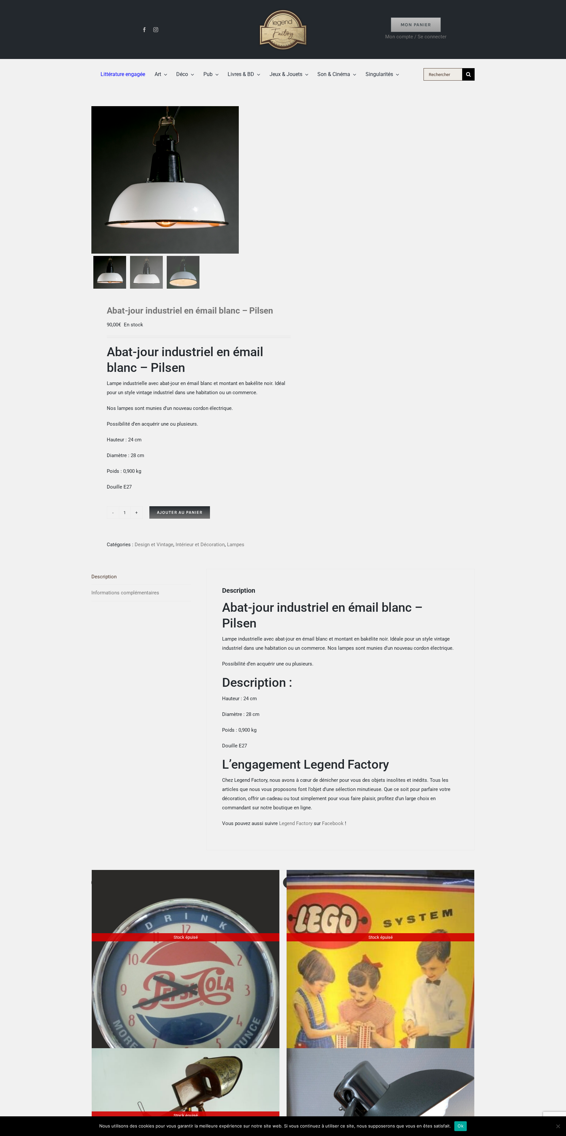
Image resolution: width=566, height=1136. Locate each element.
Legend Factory (295, 823)
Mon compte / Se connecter (415, 37)
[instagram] (155, 29)
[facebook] (144, 29)
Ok (460, 1125)
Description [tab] (104, 577)
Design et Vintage (154, 545)
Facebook (333, 823)
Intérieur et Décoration (200, 545)
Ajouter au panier (179, 512)
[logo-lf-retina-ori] (283, 7)
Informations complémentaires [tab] (125, 593)
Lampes (235, 545)
